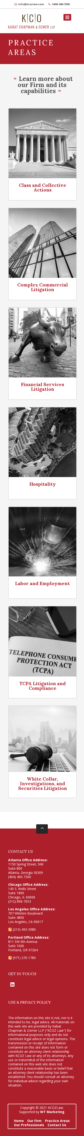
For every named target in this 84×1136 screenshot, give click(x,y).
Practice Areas (57, 1120)
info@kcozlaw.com (31, 4)
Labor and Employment (42, 583)
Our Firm (34, 1120)
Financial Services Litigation (42, 386)
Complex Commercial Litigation (42, 287)
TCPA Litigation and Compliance (42, 685)
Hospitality (42, 484)
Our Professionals (29, 1125)
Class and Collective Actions (42, 187)
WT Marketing (52, 1112)
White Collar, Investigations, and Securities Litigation (42, 783)
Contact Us (57, 1125)
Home (19, 1120)
